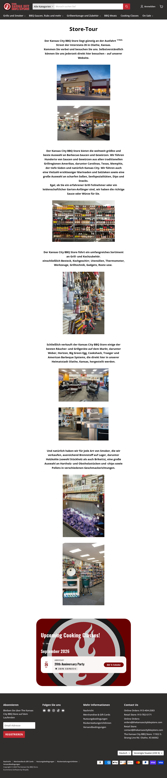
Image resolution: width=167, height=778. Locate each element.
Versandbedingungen (94, 727)
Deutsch (123, 753)
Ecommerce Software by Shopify (16, 770)
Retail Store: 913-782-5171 (138, 714)
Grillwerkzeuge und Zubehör (83, 15)
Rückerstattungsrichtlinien (97, 722)
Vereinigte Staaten (147, 753)
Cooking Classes (130, 15)
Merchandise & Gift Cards (96, 714)
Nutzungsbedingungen (95, 718)
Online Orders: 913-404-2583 (139, 710)
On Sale (147, 15)
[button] (149, 6)
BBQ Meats (110, 15)
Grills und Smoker (13, 15)
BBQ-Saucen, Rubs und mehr (45, 15)
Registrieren (14, 734)
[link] (114, 664)
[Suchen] (126, 6)
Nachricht (88, 710)
